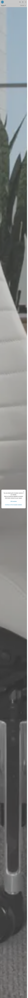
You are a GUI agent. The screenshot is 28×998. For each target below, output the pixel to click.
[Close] (24, 491)
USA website (13, 501)
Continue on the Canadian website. (13, 505)
